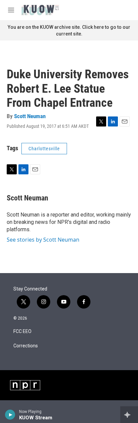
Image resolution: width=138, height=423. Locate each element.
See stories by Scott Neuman (43, 239)
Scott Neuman (30, 116)
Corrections (25, 345)
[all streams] (129, 414)
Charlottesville (44, 148)
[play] (10, 414)
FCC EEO (22, 331)
